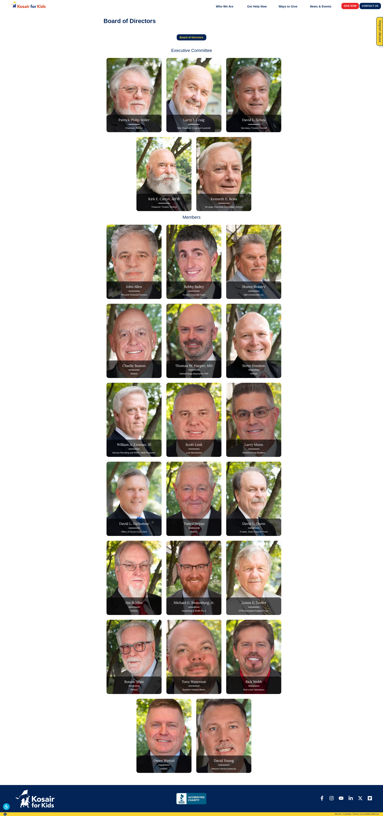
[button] (6, 806)
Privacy (356, 814)
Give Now (350, 6)
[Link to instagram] (331, 798)
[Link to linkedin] (350, 798)
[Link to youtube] (341, 798)
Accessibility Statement (369, 814)
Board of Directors (191, 37)
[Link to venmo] (369, 798)
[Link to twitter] (360, 798)
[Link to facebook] (322, 798)
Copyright (347, 814)
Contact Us (370, 6)
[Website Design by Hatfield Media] (5, 814)
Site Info (338, 814)
